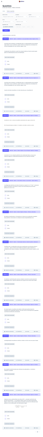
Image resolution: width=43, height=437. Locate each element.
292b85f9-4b (5, 77)
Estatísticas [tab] (19, 73)
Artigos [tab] (36, 73)
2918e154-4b (5, 115)
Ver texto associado (10, 57)
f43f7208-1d (5, 211)
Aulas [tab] (28, 73)
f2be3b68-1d (5, 274)
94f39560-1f (5, 304)
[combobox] (20, 16)
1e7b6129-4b (5, 180)
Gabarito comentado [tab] (10, 237)
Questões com (5, 24)
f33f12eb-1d (5, 241)
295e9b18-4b (5, 38)
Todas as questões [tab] (10, 11)
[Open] (26, 16)
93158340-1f (5, 364)
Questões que (18, 24)
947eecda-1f (5, 394)
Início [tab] (4, 11)
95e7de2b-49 (5, 150)
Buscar (6, 30)
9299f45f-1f (5, 335)
